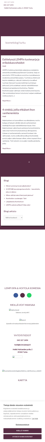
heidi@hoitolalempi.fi (22, 345)
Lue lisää (35, 418)
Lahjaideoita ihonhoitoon (15, 202)
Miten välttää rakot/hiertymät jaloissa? (19, 195)
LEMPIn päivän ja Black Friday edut (18, 205)
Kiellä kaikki (22, 431)
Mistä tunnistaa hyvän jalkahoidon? (18, 186)
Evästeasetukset (22, 424)
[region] (22, 257)
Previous (22, 158)
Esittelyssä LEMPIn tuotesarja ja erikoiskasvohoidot (20, 61)
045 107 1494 (22, 340)
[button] (22, 13)
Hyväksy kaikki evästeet (22, 437)
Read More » (6, 100)
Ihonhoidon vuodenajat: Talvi (16, 198)
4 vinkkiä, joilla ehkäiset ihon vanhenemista (18, 111)
